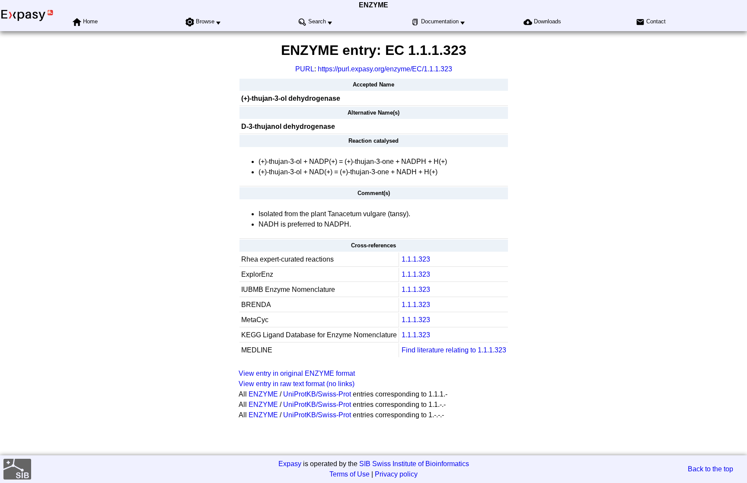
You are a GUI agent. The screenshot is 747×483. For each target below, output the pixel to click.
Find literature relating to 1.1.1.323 (454, 350)
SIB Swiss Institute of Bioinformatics (414, 463)
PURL (304, 69)
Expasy (289, 463)
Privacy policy (396, 474)
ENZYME (373, 5)
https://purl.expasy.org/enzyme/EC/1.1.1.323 (385, 69)
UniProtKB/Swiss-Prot (317, 394)
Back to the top (710, 469)
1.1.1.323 (416, 259)
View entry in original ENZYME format (297, 373)
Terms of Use (349, 474)
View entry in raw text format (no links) (296, 383)
